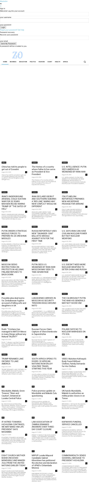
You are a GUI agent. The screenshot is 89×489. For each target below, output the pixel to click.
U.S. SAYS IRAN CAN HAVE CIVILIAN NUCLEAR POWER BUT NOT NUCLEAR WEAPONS (74, 235)
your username (5, 17)
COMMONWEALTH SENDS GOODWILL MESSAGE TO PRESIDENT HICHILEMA (74, 458)
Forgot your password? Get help (12, 30)
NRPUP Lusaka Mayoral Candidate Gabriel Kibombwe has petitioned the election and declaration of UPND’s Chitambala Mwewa (44, 461)
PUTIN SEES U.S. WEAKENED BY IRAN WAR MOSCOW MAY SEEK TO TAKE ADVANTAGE (44, 268)
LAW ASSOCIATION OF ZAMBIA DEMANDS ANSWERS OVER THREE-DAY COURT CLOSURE (43, 426)
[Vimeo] (82, 49)
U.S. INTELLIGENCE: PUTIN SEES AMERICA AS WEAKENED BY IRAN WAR (74, 169)
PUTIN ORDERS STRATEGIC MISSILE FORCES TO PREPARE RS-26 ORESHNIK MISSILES (14, 235)
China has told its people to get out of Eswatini (14, 168)
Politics (34, 162)
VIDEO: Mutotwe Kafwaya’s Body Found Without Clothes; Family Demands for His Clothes (74, 362)
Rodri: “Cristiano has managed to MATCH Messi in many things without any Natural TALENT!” (14, 333)
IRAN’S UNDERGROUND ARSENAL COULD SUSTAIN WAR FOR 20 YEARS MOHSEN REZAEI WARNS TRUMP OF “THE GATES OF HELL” (14, 202)
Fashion (65, 226)
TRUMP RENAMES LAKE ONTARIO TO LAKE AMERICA (13, 361)
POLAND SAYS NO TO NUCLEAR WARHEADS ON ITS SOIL (74, 331)
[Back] (1, 6)
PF (3, 294)
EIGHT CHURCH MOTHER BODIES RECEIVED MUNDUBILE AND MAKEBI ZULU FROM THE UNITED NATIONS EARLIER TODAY (13, 460)
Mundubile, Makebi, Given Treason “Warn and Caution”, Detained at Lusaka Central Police (13, 394)
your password (5, 25)
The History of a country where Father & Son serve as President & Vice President (43, 170)
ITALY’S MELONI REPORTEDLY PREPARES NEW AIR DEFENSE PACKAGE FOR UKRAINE (73, 200)
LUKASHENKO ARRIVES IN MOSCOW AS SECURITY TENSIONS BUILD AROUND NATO (44, 302)
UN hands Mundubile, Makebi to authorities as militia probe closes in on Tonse (73, 394)
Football (4, 325)
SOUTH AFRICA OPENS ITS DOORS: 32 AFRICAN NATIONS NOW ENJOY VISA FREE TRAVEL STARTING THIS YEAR (44, 363)
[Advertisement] (44, 81)
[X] (79, 49)
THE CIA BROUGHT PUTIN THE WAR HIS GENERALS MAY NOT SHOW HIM (74, 300)
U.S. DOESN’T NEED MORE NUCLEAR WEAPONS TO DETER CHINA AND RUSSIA (74, 267)
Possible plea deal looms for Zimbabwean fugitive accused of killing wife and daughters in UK (14, 302)
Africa (4, 162)
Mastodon (4, 1)
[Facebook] (73, 49)
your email (4, 41)
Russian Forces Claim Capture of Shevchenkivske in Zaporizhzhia (44, 331)
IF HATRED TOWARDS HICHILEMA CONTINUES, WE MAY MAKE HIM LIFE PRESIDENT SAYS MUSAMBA (13, 427)
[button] (84, 61)
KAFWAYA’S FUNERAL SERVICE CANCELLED (72, 423)
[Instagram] (76, 49)
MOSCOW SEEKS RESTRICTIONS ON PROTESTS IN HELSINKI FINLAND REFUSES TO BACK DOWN (13, 269)
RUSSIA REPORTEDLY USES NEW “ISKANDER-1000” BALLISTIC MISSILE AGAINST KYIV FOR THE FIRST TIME (44, 236)
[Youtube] (86, 49)
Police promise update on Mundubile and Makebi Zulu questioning (44, 393)
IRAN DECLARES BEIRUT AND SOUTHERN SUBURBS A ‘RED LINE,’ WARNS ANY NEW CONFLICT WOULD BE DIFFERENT (44, 201)
